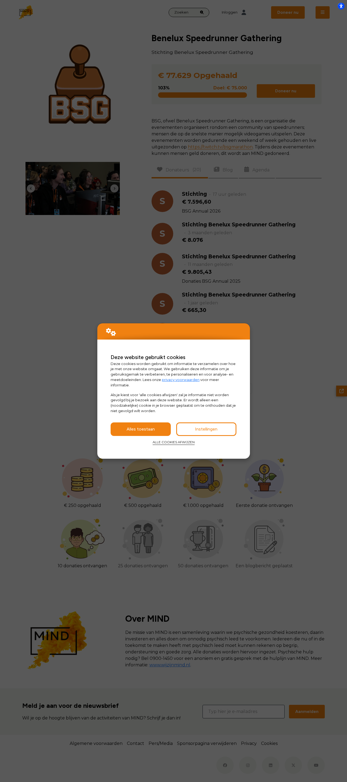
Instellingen (206, 429)
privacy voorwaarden (181, 379)
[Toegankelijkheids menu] (341, 6)
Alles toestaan (141, 429)
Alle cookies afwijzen (174, 442)
